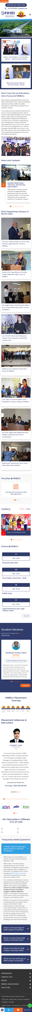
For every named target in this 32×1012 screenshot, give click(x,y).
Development (16, 1005)
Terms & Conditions (23, 999)
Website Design (6, 1005)
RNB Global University (19, 873)
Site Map (11, 1002)
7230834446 (22, 8)
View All (26, 616)
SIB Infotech (26, 1005)
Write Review (5, 635)
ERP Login (5, 999)
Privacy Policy (13, 999)
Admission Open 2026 (16, 5)
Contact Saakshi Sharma (16, 661)
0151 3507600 (12, 8)
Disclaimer (5, 1002)
